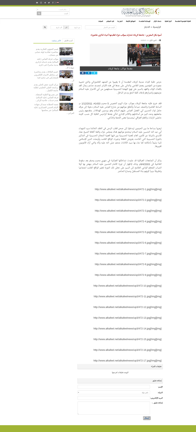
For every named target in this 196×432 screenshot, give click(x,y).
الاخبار (147, 27)
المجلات (100, 21)
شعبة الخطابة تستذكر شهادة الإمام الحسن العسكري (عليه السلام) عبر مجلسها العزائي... (54, 108)
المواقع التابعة (130, 21)
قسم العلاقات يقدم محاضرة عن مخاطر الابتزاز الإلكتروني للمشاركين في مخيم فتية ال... (54, 76)
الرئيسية (157, 27)
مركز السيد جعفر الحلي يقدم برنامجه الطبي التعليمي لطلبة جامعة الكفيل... (46, 87)
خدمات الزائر (157, 21)
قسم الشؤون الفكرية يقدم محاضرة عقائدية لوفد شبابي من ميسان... (46, 51)
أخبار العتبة (168, 21)
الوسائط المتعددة (144, 21)
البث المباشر (110, 21)
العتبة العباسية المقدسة (183, 21)
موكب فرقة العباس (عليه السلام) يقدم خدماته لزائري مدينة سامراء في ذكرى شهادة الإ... (54, 63)
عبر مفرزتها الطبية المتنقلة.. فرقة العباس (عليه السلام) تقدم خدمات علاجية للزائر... (46, 97)
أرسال (146, 418)
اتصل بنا (119, 21)
